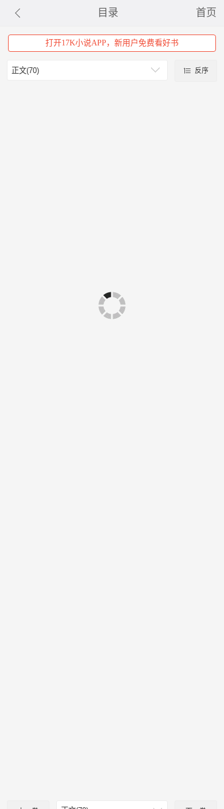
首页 (206, 12)
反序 (200, 71)
